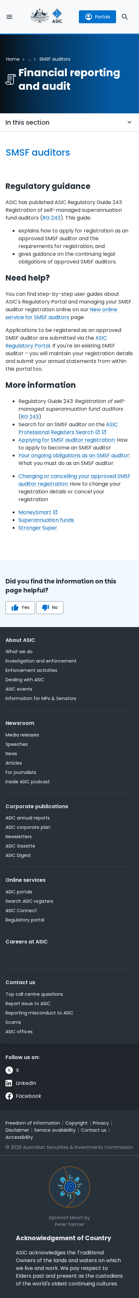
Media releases (22, 735)
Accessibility (19, 1137)
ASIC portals (18, 892)
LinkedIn (26, 1083)
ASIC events (18, 689)
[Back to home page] (46, 16)
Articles (13, 763)
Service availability (55, 1130)
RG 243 (51, 217)
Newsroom (19, 723)
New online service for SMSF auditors (61, 313)
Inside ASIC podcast (27, 781)
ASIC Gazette (20, 846)
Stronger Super (37, 527)
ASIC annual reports (27, 818)
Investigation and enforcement (41, 661)
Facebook (28, 1096)
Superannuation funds (46, 520)
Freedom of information (32, 1123)
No (55, 607)
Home (13, 59)
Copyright (76, 1123)
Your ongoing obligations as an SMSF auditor (73, 455)
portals (102, 17)
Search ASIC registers (29, 901)
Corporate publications (36, 806)
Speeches (16, 744)
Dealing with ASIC (24, 679)
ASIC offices (19, 1031)
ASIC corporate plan (27, 827)
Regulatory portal (24, 920)
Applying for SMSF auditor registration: (66, 440)
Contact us (20, 982)
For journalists (20, 772)
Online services (25, 880)
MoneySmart (34, 512)
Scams (13, 1022)
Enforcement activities (31, 670)
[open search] (125, 17)
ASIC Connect (21, 910)
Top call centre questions (34, 994)
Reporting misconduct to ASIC (39, 1013)
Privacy (101, 1123)
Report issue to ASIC (27, 1003)
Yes (25, 607)
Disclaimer (17, 1130)
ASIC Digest (18, 855)
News (11, 753)
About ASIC (20, 640)
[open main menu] (9, 17)
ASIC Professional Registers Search (68, 428)
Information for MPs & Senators (40, 698)
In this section (27, 122)
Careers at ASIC (26, 941)
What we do (19, 651)
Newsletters (18, 836)
